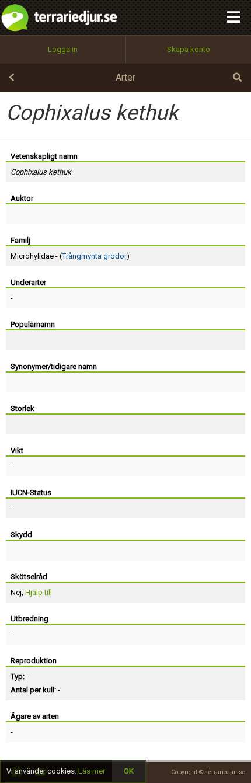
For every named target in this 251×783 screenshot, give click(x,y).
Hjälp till (38, 592)
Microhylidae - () (70, 256)
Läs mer (91, 771)
